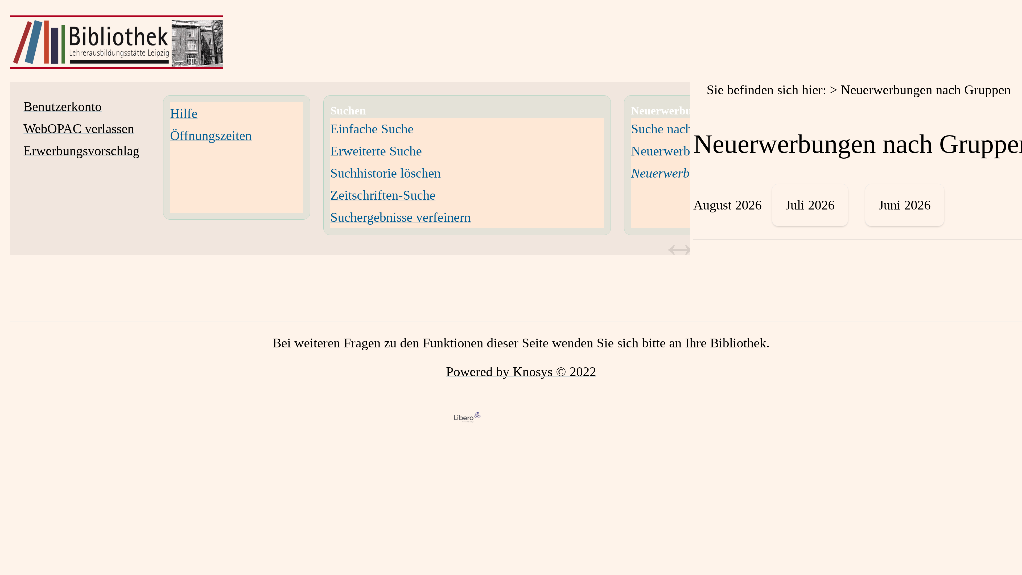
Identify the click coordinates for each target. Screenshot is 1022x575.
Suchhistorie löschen (385, 173)
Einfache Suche (372, 128)
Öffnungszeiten (211, 135)
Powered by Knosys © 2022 (521, 371)
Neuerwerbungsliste (684, 150)
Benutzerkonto (62, 106)
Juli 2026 (810, 205)
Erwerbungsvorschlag (81, 150)
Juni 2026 (905, 205)
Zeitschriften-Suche (382, 195)
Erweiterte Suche (376, 150)
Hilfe (183, 113)
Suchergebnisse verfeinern (400, 217)
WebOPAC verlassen (78, 128)
